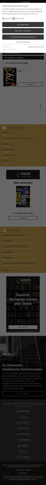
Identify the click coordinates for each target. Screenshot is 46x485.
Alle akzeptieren (23, 24)
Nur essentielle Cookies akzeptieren (23, 37)
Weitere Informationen (23, 42)
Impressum (31, 47)
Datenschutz (40, 47)
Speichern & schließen (23, 31)
